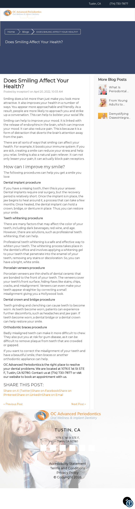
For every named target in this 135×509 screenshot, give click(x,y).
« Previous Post (13, 404)
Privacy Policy (68, 473)
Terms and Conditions (67, 468)
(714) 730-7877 (118, 3)
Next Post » (78, 404)
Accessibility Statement (67, 464)
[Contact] (23, 14)
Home (11, 31)
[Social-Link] (43, 448)
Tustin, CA (94, 3)
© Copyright (68, 477)
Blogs (25, 31)
